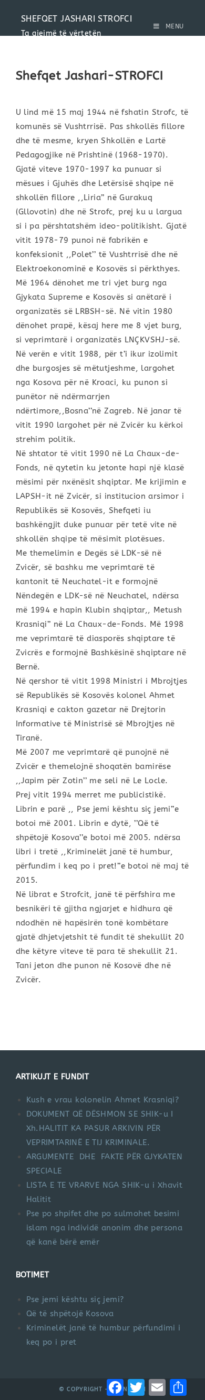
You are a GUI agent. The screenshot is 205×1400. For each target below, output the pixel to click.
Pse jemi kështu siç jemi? (75, 1299)
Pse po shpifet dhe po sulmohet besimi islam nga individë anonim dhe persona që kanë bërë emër (104, 1228)
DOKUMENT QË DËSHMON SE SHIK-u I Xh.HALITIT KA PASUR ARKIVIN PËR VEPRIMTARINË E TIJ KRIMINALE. (99, 1128)
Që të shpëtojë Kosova (70, 1313)
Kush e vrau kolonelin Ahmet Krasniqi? (102, 1100)
